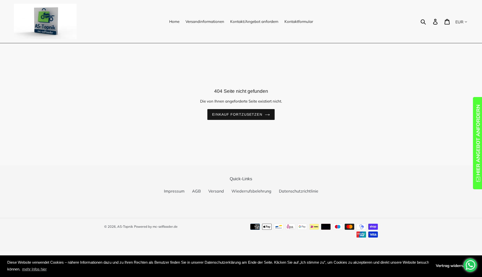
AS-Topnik (125, 226)
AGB (196, 191)
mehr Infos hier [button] (34, 269)
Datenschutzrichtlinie (298, 191)
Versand (216, 191)
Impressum (174, 191)
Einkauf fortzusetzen (237, 114)
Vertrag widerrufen (453, 265)
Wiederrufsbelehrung (251, 191)
